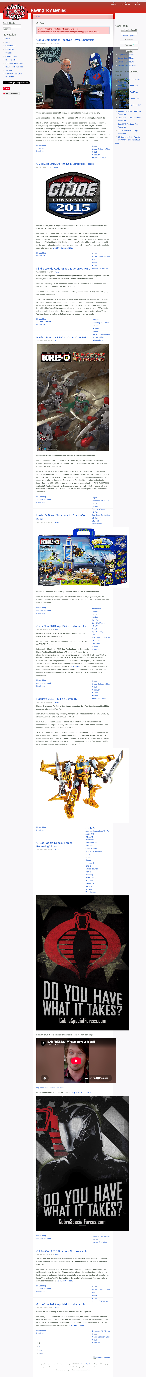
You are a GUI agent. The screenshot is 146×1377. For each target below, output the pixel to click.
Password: (129, 45)
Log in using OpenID (126, 55)
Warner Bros (98, 340)
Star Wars (96, 643)
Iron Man (95, 620)
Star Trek (95, 521)
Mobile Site (125, 4)
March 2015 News (99, 158)
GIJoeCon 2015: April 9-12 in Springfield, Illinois (65, 163)
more (117, 143)
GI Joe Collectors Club (101, 149)
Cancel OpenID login (126, 58)
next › (41, 1350)
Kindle (95, 331)
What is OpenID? (129, 36)
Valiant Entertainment (101, 334)
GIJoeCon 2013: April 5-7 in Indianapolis (61, 626)
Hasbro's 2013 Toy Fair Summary (56, 698)
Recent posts (10, 60)
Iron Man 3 (90, 863)
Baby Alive (90, 840)
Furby (88, 854)
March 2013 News (99, 699)
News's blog (41, 145)
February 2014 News (101, 323)
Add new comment (43, 322)
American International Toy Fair (98, 831)
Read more (40, 151)
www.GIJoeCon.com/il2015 (62, 248)
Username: (129, 39)
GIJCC (94, 152)
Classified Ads (10, 46)
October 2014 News (100, 268)
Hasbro (95, 266)
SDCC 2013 (97, 518)
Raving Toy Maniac (87, 1364)
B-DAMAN (90, 837)
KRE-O (95, 512)
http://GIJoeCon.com (64, 1281)
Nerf (93, 635)
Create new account (125, 62)
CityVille (95, 498)
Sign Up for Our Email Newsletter (13, 75)
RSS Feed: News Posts (14, 67)
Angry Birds (96, 608)
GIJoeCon (96, 155)
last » (41, 1354)
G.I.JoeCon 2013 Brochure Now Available (61, 1251)
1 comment (40, 148)
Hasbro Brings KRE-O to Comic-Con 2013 (62, 337)
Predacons (90, 883)
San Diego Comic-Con (101, 515)
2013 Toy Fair (91, 828)
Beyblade (89, 846)
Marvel (94, 629)
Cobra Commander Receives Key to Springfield (65, 39)
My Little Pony (97, 632)
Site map (8, 70)
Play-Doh (89, 881)
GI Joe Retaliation (100, 1242)
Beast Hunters (91, 843)
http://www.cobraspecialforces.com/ (49, 1088)
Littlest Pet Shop (92, 869)
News (137, 4)
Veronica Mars (98, 337)
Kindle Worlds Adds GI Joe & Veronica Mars (63, 268)
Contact (8, 53)
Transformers (97, 524)
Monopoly (89, 875)
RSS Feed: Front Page (14, 63)
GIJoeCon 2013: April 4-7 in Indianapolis (61, 1304)
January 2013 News (100, 1301)
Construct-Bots (91, 849)
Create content (11, 56)
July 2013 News (98, 509)
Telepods (95, 646)
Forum (113, 4)
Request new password (127, 65)
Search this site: (9, 23)
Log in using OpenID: (129, 30)
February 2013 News (94, 851)
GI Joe (94, 146)
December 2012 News (101, 1331)
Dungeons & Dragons (100, 501)
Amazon (96, 320)
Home (38, 17)
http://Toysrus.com (76, 667)
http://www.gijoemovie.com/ (82, 1093)
